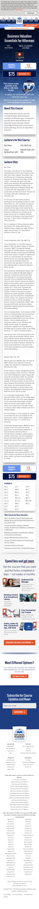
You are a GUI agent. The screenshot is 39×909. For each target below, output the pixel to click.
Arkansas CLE (10, 826)
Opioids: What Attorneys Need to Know (16, 537)
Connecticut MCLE (10, 833)
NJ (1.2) (17, 501)
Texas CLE (28, 856)
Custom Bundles (11, 764)
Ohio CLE (10, 867)
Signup (3, 21)
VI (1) (27, 495)
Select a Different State (31, 26)
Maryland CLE (28, 833)
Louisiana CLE (28, 830)
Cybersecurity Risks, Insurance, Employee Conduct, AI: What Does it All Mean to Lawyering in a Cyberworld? (19, 527)
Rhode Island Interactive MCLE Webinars (19, 798)
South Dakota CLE (28, 851)
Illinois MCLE (28, 819)
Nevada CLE (11, 851)
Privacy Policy (19, 9)
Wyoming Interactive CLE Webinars (19, 809)
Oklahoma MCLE (11, 869)
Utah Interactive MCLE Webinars (19, 800)
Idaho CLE (10, 846)
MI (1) (17, 495)
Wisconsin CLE (28, 872)
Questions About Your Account (28, 753)
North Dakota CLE (10, 865)
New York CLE (10, 860)
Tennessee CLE (28, 853)
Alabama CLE (10, 819)
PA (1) (27, 489)
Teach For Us (10, 751)
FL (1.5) (6, 501)
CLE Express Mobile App (28, 762)
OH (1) (28, 487)
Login (31, 21)
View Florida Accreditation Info (19, 28)
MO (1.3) (17, 498)
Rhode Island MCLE (28, 849)
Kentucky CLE (28, 828)
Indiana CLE (28, 821)
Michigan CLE (28, 837)
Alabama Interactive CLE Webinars (19, 782)
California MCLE (11, 828)
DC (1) (6, 498)
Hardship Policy (28, 894)
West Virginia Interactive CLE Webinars (19, 805)
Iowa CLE (28, 824)
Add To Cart (22, 74)
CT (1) (6, 495)
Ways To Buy (10, 769)
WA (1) (28, 498)
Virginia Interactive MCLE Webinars (19, 802)
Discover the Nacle (18, 642)
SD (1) (27, 492)
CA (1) (6, 492)
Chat (25, 21)
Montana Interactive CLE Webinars (19, 789)
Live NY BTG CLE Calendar (19, 779)
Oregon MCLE (10, 872)
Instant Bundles (11, 760)
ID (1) (5, 509)
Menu (36, 21)
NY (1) (17, 509)
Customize (18, 676)
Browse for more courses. (23, 102)
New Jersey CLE (11, 856)
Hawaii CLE (11, 844)
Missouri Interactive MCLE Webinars (19, 786)
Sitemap (6, 897)
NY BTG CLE (28, 767)
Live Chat (28, 748)
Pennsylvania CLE (10, 874)
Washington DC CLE (28, 867)
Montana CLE (28, 846)
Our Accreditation (10, 748)
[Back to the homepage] (19, 20)
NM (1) (17, 503)
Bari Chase (8, 145)
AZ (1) (6, 489)
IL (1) (16, 487)
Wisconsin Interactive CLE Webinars (19, 807)
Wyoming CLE (28, 874)
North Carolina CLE (10, 862)
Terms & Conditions (17, 894)
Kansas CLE (28, 826)
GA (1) (6, 503)
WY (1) (28, 503)
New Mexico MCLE (10, 858)
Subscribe (18, 712)
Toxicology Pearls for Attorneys (13, 545)
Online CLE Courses (28, 764)
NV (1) (17, 506)
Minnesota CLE (28, 840)
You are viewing (15, 25)
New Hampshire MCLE (10, 853)
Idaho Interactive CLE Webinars (19, 784)
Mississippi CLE (28, 842)
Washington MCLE (28, 865)
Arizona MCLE (10, 824)
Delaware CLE (10, 835)
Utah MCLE (28, 858)
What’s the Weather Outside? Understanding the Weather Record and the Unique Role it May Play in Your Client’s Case (19, 520)
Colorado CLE (10, 830)
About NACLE (10, 746)
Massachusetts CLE (28, 835)
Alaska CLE (11, 821)
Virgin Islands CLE (28, 860)
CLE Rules (28, 760)
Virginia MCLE (28, 862)
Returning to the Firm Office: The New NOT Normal (19, 548)
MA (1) (17, 489)
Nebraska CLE (10, 849)
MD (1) (17, 492)
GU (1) (6, 506)
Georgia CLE (11, 840)
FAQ (11, 753)
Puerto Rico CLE (11, 876)
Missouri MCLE (28, 844)
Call (13, 21)
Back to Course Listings (25, 47)
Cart (9, 21)
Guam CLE (10, 842)
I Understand (30, 13)
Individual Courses (10, 762)
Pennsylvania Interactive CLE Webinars (19, 795)
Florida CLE (11, 837)
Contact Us (28, 750)
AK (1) (6, 487)
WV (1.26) (29, 501)
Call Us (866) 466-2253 (28, 746)
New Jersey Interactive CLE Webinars (19, 791)
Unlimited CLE (10, 767)
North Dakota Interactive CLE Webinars (19, 793)
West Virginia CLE (28, 869)
